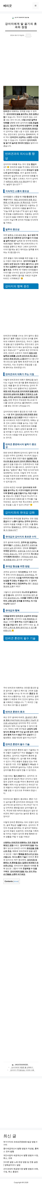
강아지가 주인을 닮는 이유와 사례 (22, 1070)
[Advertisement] (21, 63)
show (16, 881)
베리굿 (7, 5)
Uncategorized (21, 1064)
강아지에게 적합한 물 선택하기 (22, 1067)
